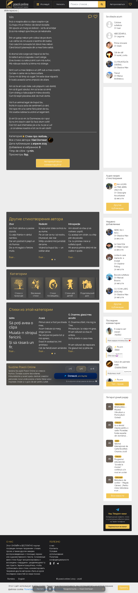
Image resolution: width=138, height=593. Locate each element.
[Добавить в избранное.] (95, 16)
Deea (117, 350)
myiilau (118, 335)
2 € (70, 369)
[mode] (50, 589)
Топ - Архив (117, 384)
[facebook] (54, 563)
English (21, 579)
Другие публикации (117, 207)
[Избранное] (130, 4)
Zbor (11, 224)
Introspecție (74, 224)
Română (11, 579)
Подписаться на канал (117, 526)
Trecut (117, 73)
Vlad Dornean (39, 140)
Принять (123, 587)
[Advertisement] (52, 191)
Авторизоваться (117, 4)
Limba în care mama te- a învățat (120, 258)
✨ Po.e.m (118, 347)
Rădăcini (43, 224)
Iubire (11, 318)
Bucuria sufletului (121, 275)
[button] (43, 4)
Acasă (42, 318)
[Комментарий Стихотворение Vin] (90, 16)
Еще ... (12, 257)
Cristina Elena (121, 367)
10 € (92, 369)
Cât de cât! (118, 52)
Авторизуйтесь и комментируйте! (53, 163)
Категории (18, 274)
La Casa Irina (119, 244)
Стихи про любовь (36, 136)
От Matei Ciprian (121, 247)
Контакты (53, 548)
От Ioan (117, 28)
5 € (81, 369)
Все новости (117, 495)
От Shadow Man (121, 68)
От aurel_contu (120, 55)
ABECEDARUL (120, 34)
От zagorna (119, 36)
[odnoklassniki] (51, 563)
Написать (60, 4)
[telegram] (57, 563)
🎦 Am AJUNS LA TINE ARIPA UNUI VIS (120, 187)
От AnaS (117, 46)
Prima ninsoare (120, 43)
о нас (51, 546)
